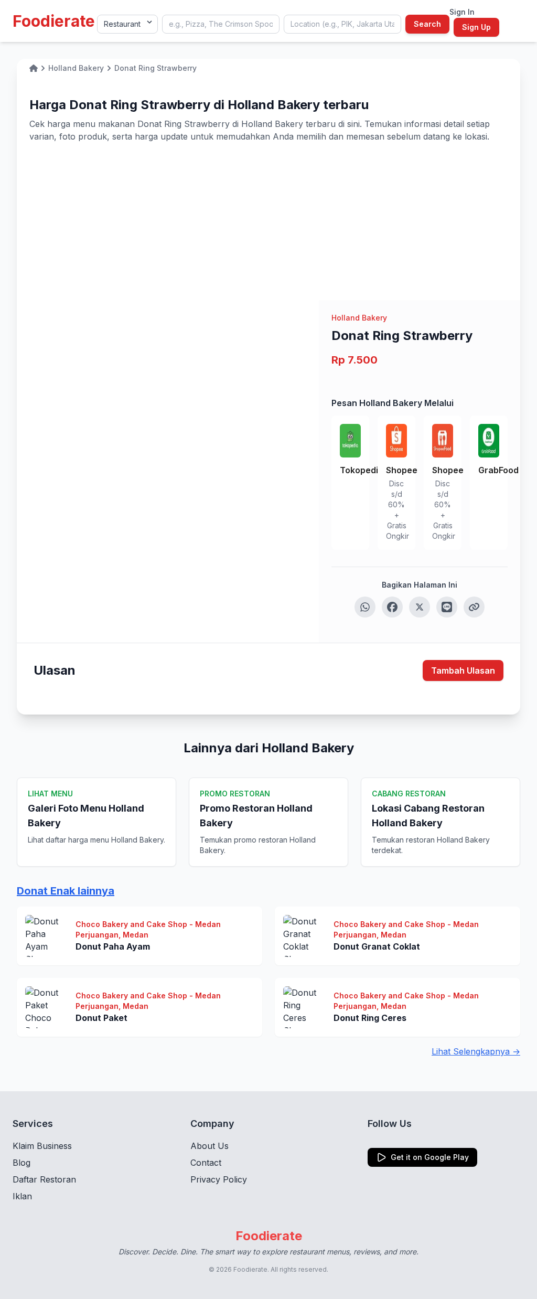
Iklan (22, 1196)
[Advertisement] (268, 221)
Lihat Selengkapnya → (476, 1051)
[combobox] (221, 24)
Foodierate (54, 21)
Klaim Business (42, 1146)
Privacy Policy (218, 1179)
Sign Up (476, 27)
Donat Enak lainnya (65, 891)
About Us (209, 1146)
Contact (205, 1162)
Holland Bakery (359, 317)
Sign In (462, 11)
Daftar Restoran (44, 1179)
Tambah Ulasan (463, 670)
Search (427, 23)
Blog (21, 1162)
